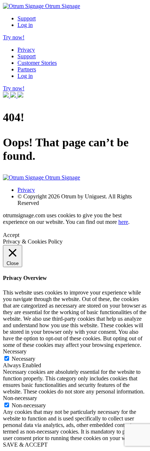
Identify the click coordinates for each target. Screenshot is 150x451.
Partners (26, 69)
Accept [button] (11, 235)
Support (26, 18)
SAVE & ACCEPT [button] (25, 445)
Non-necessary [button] (20, 398)
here (123, 222)
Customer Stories (37, 63)
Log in (25, 25)
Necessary (23, 359)
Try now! (13, 37)
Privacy (26, 50)
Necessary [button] (15, 351)
